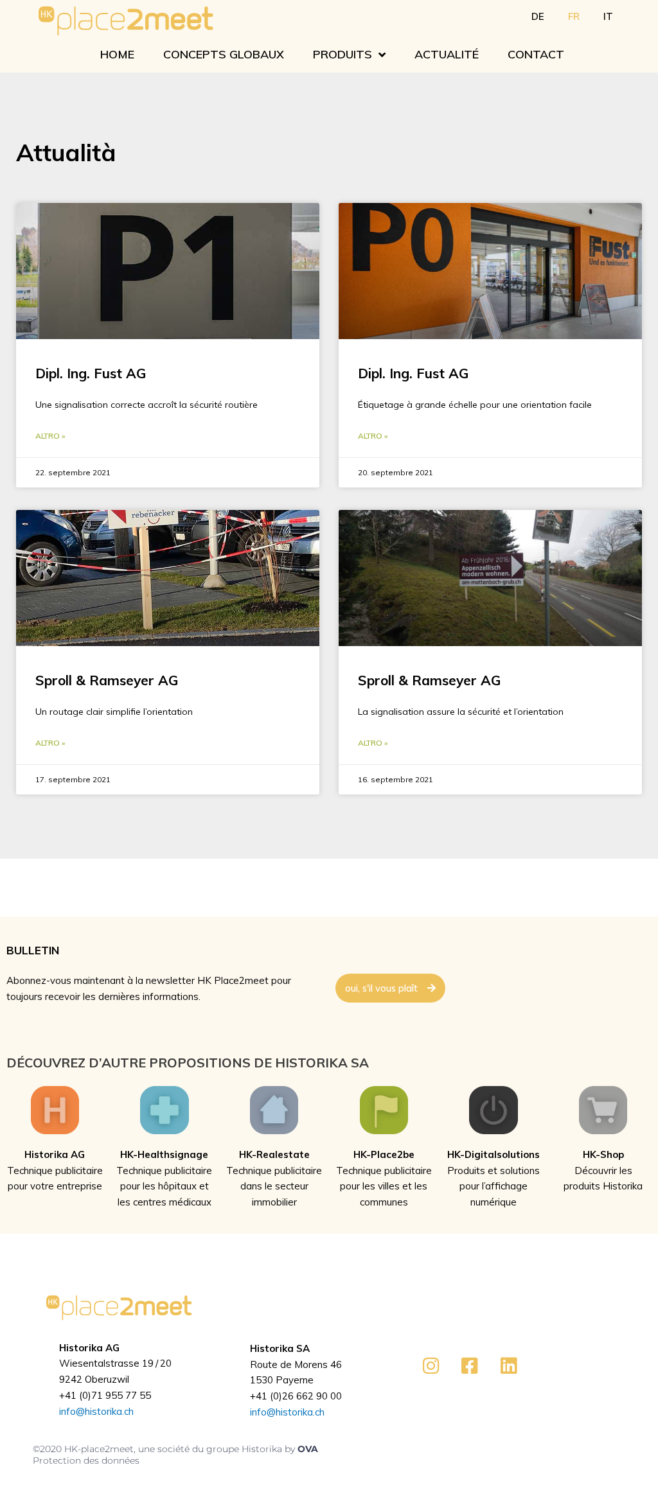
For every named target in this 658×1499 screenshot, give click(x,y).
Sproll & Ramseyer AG (106, 680)
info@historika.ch (96, 1411)
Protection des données (86, 1460)
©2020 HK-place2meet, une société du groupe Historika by (165, 1449)
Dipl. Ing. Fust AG (90, 373)
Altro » (50, 436)
